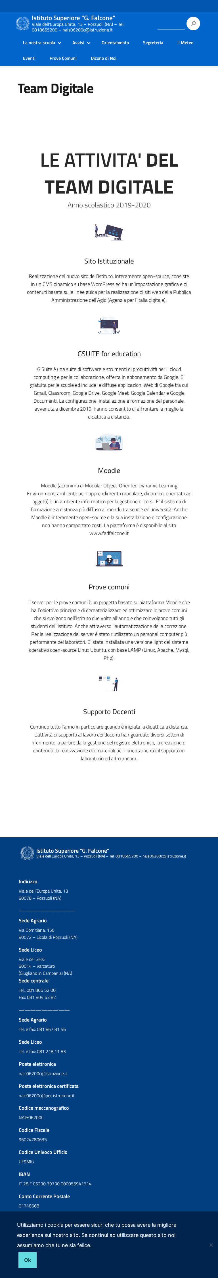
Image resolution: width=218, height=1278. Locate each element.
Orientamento (115, 42)
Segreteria (153, 42)
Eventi (29, 58)
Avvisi (78, 42)
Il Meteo (185, 42)
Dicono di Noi (103, 58)
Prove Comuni (63, 58)
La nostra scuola (39, 42)
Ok (27, 1260)
